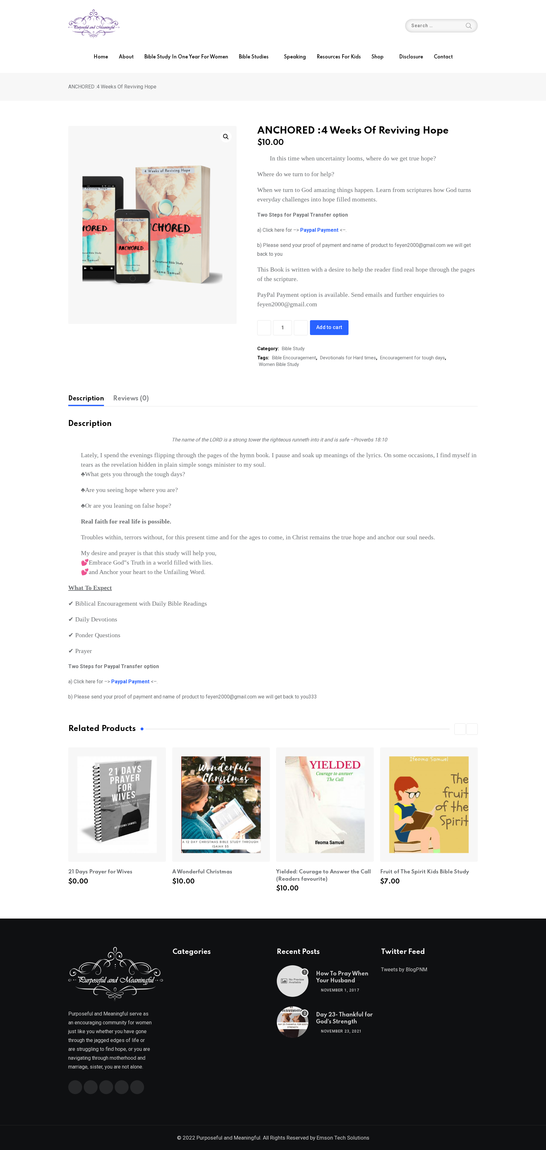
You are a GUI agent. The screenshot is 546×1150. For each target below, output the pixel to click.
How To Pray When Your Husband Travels (342, 981)
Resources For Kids (339, 57)
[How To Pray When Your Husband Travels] (292, 981)
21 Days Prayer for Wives (100, 872)
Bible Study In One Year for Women (186, 57)
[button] (460, 729)
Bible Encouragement (294, 358)
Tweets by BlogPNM (404, 970)
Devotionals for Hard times (348, 358)
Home (101, 57)
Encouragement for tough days (412, 358)
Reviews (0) (131, 399)
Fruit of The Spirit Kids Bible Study (424, 872)
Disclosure (411, 57)
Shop (378, 57)
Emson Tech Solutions (343, 1138)
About (126, 57)
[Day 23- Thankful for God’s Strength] (292, 1022)
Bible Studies (254, 57)
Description (86, 399)
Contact (443, 57)
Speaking (295, 57)
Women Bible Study (279, 364)
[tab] (86, 399)
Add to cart (329, 327)
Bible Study (293, 348)
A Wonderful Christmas (202, 872)
